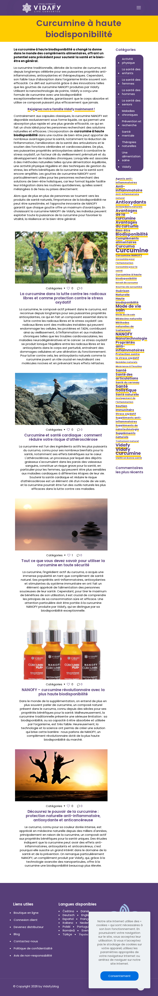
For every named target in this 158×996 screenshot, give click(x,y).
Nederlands (88, 923)
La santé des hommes (131, 92)
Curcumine (132, 250)
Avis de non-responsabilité (33, 955)
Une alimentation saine (131, 156)
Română (69, 930)
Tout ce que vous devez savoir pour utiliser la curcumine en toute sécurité (63, 563)
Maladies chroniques (130, 113)
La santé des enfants (131, 71)
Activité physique (128, 61)
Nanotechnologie (131, 338)
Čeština (68, 911)
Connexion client (26, 920)
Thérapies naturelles (129, 144)
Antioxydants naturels (129, 206)
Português (84, 927)
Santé (121, 370)
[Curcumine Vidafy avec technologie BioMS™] (42, 7)
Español (68, 919)
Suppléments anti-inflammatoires (128, 419)
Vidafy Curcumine (128, 451)
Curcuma (125, 246)
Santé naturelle (127, 394)
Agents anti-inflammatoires (126, 180)
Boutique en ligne (26, 913)
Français (86, 919)
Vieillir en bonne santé (129, 457)
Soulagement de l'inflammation (125, 400)
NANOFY (124, 334)
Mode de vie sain (128, 308)
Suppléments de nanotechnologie (127, 427)
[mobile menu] (138, 7)
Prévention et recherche (131, 123)
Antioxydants (131, 202)
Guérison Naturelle (123, 293)
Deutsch (69, 915)
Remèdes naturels (126, 362)
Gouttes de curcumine (129, 286)
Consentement (119, 976)
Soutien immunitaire (125, 408)
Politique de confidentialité (33, 948)
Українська (86, 934)
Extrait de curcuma (127, 282)
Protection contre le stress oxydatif (128, 356)
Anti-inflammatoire (129, 188)
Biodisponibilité (132, 234)
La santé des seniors (131, 102)
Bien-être (123, 230)
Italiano (68, 923)
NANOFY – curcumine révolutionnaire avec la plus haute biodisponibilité (63, 692)
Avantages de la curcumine (126, 214)
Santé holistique (126, 388)
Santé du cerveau (127, 382)
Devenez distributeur (29, 927)
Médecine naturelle (129, 318)
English (86, 915)
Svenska (87, 930)
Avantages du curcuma (127, 224)
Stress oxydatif (126, 413)
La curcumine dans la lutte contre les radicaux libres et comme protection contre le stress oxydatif (63, 298)
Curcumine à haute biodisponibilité (129, 276)
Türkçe (67, 934)
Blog (17, 934)
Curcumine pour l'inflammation (125, 261)
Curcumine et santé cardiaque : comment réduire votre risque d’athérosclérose (63, 437)
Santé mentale (128, 134)
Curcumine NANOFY (129, 255)
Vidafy (126, 167)
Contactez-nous (26, 941)
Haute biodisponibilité (127, 300)
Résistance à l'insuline (129, 366)
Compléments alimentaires (127, 240)
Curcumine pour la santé (126, 268)
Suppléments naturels (125, 435)
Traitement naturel (127, 441)
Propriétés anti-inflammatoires (130, 346)
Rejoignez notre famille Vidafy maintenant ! (61, 109)
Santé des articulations (127, 376)
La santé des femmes (131, 82)
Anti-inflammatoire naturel (127, 196)
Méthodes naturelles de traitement (125, 326)
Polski (66, 927)
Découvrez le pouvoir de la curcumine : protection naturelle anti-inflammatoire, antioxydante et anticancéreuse (63, 816)
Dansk (85, 911)
